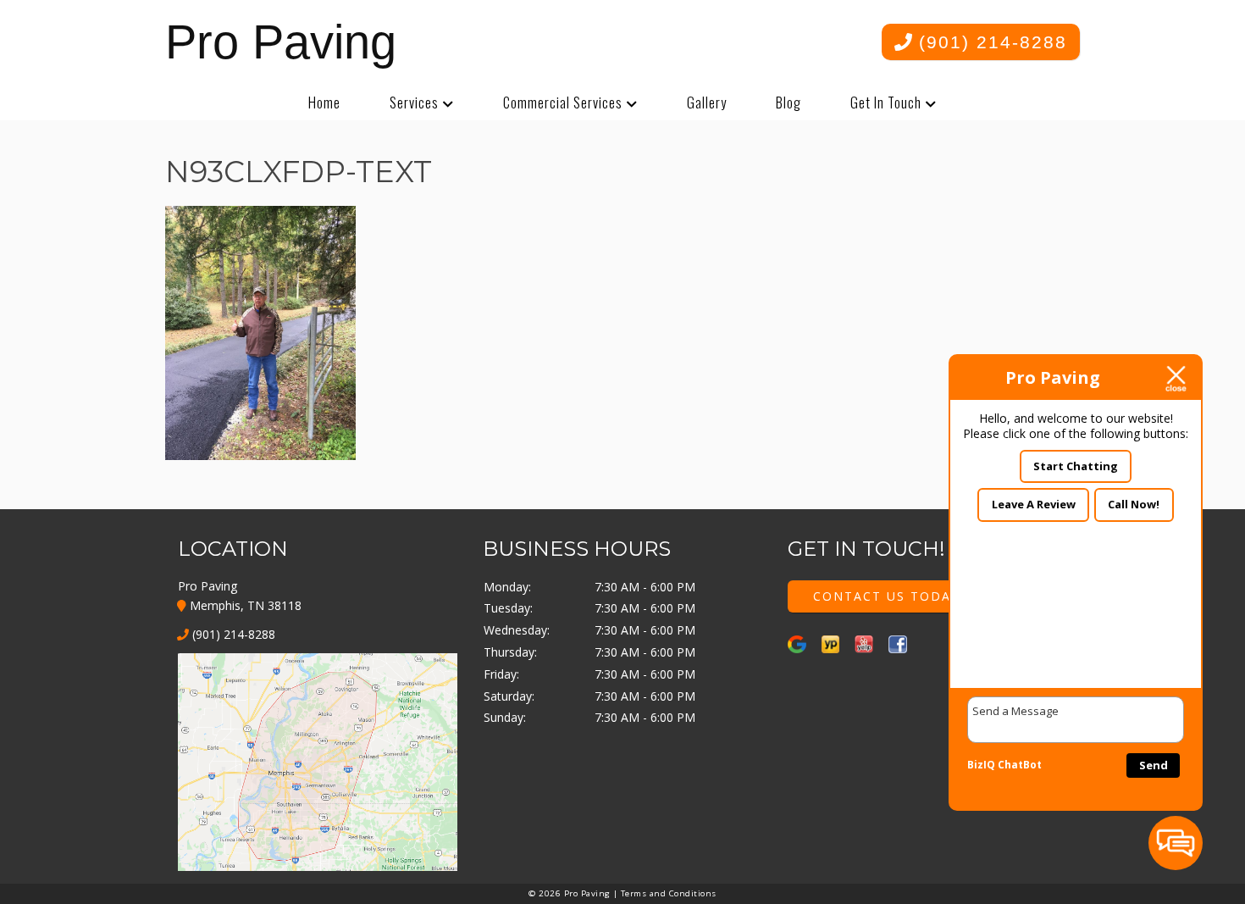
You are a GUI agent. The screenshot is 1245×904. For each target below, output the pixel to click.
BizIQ (981, 764)
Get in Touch (885, 102)
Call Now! (1133, 504)
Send (1153, 765)
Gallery (707, 102)
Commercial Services (562, 102)
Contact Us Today (886, 596)
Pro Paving (280, 42)
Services (414, 102)
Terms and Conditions (669, 893)
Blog (788, 102)
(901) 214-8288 (989, 42)
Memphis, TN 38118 (244, 605)
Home (324, 102)
